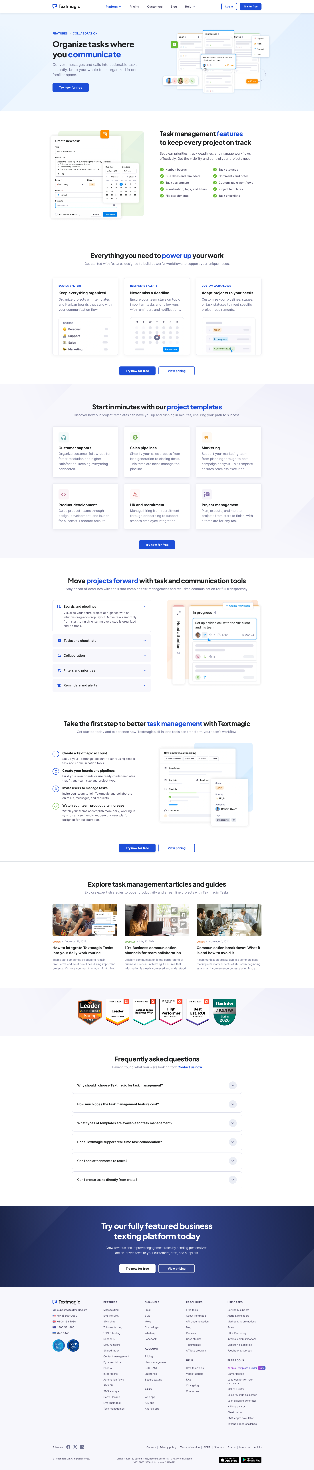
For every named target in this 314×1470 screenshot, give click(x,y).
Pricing (134, 6)
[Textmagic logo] (66, 6)
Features (60, 33)
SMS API (108, 1385)
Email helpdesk (112, 1402)
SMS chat (109, 1321)
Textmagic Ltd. (63, 1458)
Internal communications (242, 1338)
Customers (155, 6)
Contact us (192, 1391)
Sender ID (109, 1338)
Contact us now (190, 1067)
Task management (114, 1408)
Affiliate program (196, 1350)
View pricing (177, 371)
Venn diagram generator (242, 1400)
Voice (148, 1321)
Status (232, 1447)
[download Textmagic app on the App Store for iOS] (229, 1460)
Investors (244, 1447)
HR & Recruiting (237, 1333)
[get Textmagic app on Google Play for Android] (251, 1460)
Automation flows (113, 1379)
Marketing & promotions (242, 1321)
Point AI (107, 1367)
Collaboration (85, 33)
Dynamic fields (112, 1362)
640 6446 (63, 1333)
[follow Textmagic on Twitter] (75, 1447)
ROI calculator (236, 1389)
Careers (151, 1447)
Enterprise (151, 1373)
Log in (229, 6)
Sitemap (219, 1447)
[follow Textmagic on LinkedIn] (82, 1447)
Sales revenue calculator (242, 1394)
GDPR (207, 1447)
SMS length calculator (240, 1418)
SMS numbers (111, 1344)
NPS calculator (236, 1406)
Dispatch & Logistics (240, 1344)
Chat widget (152, 1327)
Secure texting (153, 1379)
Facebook (151, 1338)
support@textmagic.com (72, 1309)
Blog (174, 6)
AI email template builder (242, 1367)
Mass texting (111, 1309)
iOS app (149, 1402)
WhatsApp (151, 1333)
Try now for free (70, 87)
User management (156, 1362)
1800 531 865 (65, 1327)
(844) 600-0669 (67, 1315)
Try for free (250, 6)
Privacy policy (168, 1447)
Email (148, 1309)
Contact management (116, 1356)
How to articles (195, 1367)
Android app (152, 1408)
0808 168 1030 (66, 1321)
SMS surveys (111, 1391)
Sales (231, 1327)
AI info (257, 1447)
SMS (147, 1315)
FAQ (188, 1379)
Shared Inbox (111, 1350)
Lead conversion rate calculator (240, 1381)
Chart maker (235, 1412)
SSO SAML (151, 1367)
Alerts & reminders (238, 1315)
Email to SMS (111, 1315)
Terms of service (190, 1447)
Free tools (192, 1309)
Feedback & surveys (240, 1350)
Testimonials (193, 1344)
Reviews (191, 1333)
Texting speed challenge (242, 1423)
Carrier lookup (111, 1396)
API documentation (197, 1321)
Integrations (110, 1373)
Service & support (238, 1309)
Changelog (192, 1385)
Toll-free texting (112, 1327)
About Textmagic (196, 1315)
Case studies (193, 1338)
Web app (150, 1396)
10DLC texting (111, 1333)
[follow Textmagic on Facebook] (68, 1447)
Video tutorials (194, 1373)
